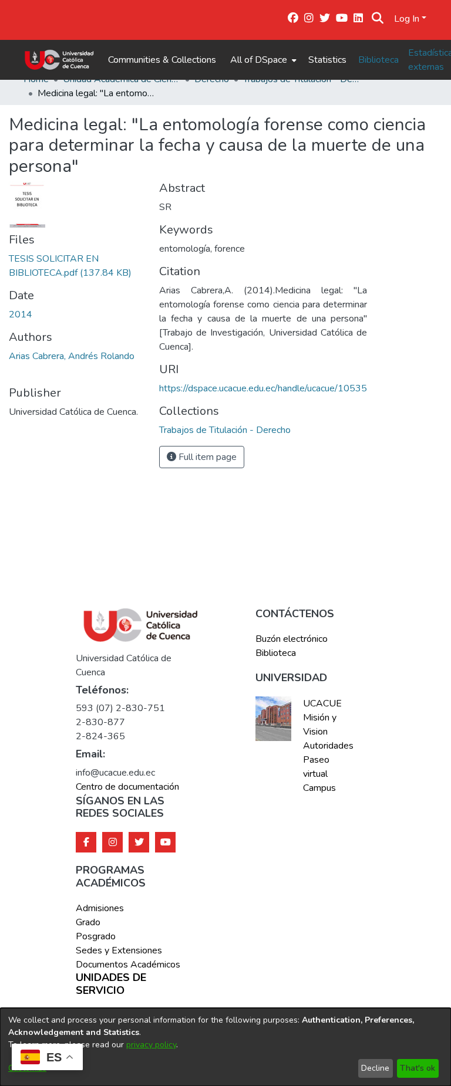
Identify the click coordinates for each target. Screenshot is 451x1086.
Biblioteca (378, 59)
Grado (88, 922)
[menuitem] (262, 60)
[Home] (59, 60)
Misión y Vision (319, 724)
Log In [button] (408, 18)
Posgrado (96, 936)
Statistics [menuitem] (327, 59)
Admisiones (100, 908)
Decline (375, 1068)
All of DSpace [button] (258, 59)
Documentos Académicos (128, 964)
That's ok (417, 1068)
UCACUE (322, 703)
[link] (225, 430)
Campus (319, 787)
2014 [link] (20, 314)
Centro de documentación (127, 786)
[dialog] (225, 1047)
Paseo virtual (316, 766)
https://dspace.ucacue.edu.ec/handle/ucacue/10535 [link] (263, 388)
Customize (27, 1068)
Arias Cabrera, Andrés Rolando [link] (71, 356)
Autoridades (327, 745)
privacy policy (151, 1044)
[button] (377, 19)
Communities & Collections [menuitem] (162, 59)
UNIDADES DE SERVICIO (111, 984)
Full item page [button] (206, 457)
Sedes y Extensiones (119, 950)
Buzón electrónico (291, 638)
